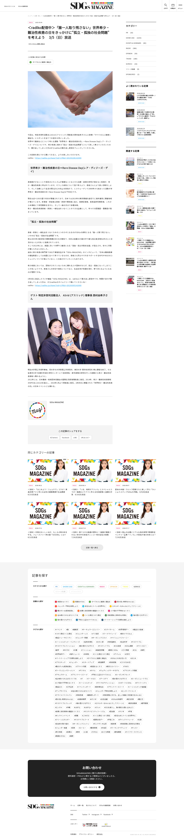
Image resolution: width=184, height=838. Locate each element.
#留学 (57, 650)
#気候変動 (112, 662)
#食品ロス (58, 687)
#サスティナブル (104, 646)
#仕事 (139, 719)
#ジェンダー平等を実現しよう (106, 691)
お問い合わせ (117, 805)
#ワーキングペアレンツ (118, 728)
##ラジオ (93, 699)
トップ (30, 16)
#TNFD (126, 666)
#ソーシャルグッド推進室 (137, 687)
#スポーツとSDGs (125, 683)
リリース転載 (132, 69)
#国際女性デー (98, 719)
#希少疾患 (58, 732)
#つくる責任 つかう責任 (101, 715)
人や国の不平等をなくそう (119, 611)
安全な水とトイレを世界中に (94, 606)
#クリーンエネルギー (62, 719)
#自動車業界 (81, 699)
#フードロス (91, 679)
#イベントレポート (84, 687)
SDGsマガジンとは (9, 6)
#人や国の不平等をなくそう (65, 683)
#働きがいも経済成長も (63, 666)
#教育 (78, 732)
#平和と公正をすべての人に (101, 674)
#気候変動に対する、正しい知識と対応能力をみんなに (122, 695)
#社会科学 (123, 642)
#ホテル (93, 670)
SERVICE (131, 64)
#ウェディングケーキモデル (109, 670)
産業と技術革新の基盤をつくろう (91, 611)
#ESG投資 (117, 646)
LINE (75, 437)
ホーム (72, 805)
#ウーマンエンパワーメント (65, 670)
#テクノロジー (142, 646)
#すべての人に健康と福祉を (37, 44)
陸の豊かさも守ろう (63, 620)
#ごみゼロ (85, 715)
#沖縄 (68, 707)
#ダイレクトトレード (126, 719)
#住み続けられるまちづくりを (66, 679)
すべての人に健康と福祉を (41, 62)
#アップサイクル (61, 691)
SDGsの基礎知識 (23, 6)
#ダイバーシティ (141, 683)
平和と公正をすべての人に (86, 620)
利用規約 (73, 834)
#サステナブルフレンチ (63, 703)
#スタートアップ (88, 662)
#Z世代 (127, 654)
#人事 (86, 732)
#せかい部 (100, 642)
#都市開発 (144, 703)
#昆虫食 (112, 711)
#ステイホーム (109, 629)
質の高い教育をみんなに (125, 602)
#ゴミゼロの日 (125, 662)
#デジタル (82, 670)
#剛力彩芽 (130, 699)
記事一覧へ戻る (92, 547)
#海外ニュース (74, 654)
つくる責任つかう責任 (92, 615)
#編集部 (75, 629)
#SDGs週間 (129, 646)
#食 (67, 629)
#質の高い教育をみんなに (64, 699)
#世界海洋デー (60, 654)
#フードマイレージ (109, 634)
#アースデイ (103, 679)
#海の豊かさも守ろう (119, 679)
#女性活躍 (104, 699)
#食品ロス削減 (138, 629)
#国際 (71, 736)
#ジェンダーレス (82, 634)
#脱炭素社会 (99, 687)
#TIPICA (94, 732)
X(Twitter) (54, 437)
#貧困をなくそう (96, 666)
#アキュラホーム (61, 674)
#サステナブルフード (81, 719)
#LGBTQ (77, 707)
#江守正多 (69, 687)
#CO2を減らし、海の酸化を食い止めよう (119, 707)
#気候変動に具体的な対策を (130, 724)
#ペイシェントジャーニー (120, 638)
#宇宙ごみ (111, 719)
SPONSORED (132, 74)
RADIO (131, 48)
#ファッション (86, 650)
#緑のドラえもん (126, 634)
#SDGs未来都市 (117, 699)
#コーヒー (82, 728)
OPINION (131, 53)
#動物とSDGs (113, 650)
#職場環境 (93, 728)
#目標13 (69, 732)
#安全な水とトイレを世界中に (125, 715)
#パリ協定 (95, 634)
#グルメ (97, 707)
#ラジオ (121, 711)
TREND (131, 59)
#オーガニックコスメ (99, 638)
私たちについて (91, 805)
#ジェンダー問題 (82, 638)
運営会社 (100, 834)
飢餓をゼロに (79, 602)
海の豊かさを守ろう (139, 615)
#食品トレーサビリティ (63, 638)
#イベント (58, 629)
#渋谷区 (104, 728)
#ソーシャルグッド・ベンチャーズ (67, 642)
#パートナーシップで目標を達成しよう (69, 658)
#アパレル (117, 654)
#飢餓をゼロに (60, 736)
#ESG (135, 650)
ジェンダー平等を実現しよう (67, 606)
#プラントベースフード (79, 674)
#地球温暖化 (111, 642)
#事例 (142, 650)
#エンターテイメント (128, 691)
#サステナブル (136, 642)
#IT (81, 679)
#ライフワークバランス (133, 732)
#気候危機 (79, 695)
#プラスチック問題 (130, 670)
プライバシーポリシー (86, 834)
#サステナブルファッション (65, 646)
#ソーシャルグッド (86, 683)
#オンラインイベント (62, 715)
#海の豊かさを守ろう (83, 703)
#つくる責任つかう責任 (101, 654)
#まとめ (133, 658)
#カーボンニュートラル (139, 679)
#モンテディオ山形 (100, 724)
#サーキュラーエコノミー (91, 629)
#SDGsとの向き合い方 (119, 658)
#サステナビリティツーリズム (94, 711)
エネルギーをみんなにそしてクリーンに (125, 606)
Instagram (95, 814)
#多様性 (86, 654)
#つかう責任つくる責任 (63, 634)
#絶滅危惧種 (99, 650)
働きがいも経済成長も (65, 611)
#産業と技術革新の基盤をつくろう (67, 711)
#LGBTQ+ (87, 707)
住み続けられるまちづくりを (66, 615)
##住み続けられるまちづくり (81, 691)
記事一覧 (37, 16)
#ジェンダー (73, 662)
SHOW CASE (133, 38)
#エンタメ (58, 707)
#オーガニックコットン (81, 724)
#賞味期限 (117, 732)
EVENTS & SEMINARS (136, 43)
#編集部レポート (93, 695)
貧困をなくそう (62, 602)
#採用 (73, 728)
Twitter (84, 814)
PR (129, 33)
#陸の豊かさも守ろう (86, 646)
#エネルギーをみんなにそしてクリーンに (109, 703)
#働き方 (140, 699)
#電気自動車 (132, 703)
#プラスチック (60, 662)
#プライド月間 (81, 666)
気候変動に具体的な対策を (116, 615)
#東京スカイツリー (112, 666)
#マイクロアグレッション (105, 683)
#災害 (75, 650)
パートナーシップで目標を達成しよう (116, 620)
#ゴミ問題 (125, 650)
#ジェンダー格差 (61, 728)
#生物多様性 (88, 642)
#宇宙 (130, 711)
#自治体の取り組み (62, 724)
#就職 (76, 715)
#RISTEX (66, 650)
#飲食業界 (101, 662)
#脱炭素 (113, 724)
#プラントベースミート (115, 687)
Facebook (65, 437)
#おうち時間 (105, 732)
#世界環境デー (123, 629)
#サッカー (134, 728)
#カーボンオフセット (122, 674)
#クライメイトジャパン (63, 695)
